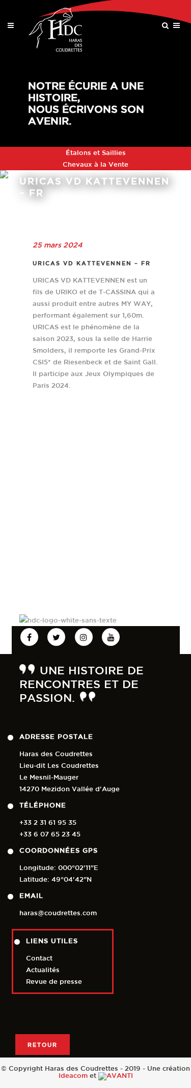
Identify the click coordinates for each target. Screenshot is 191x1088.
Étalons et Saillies (96, 153)
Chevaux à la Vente (95, 164)
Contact (39, 958)
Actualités (43, 970)
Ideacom (73, 1075)
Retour (43, 1044)
